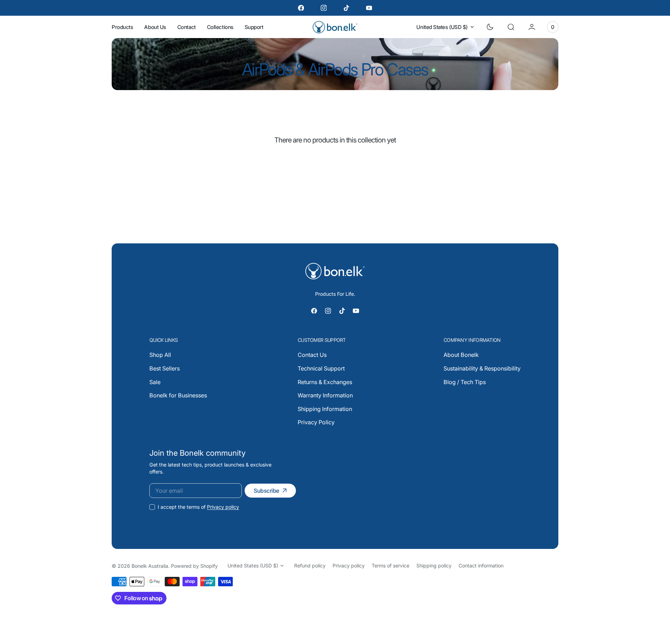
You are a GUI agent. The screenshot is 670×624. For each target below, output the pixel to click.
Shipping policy (434, 565)
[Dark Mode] (490, 26)
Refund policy (310, 565)
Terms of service (390, 565)
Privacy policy (223, 507)
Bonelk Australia (150, 566)
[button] (510, 26)
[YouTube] (369, 8)
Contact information (481, 565)
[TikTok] (346, 8)
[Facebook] (301, 8)
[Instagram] (324, 8)
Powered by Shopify (194, 566)
